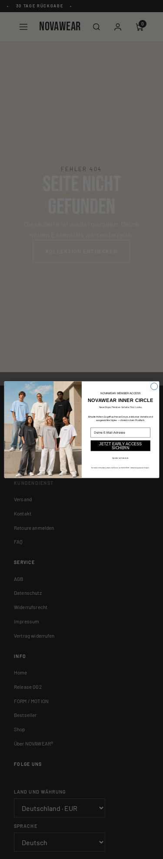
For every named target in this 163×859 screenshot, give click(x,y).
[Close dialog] (153, 386)
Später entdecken (120, 458)
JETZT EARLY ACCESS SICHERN (120, 445)
